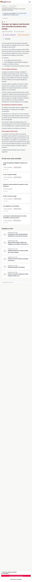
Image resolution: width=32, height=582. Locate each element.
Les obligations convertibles (11, 206)
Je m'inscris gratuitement (16, 576)
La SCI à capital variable (9, 174)
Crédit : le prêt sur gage (9, 196)
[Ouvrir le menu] (29, 2)
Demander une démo (16, 579)
